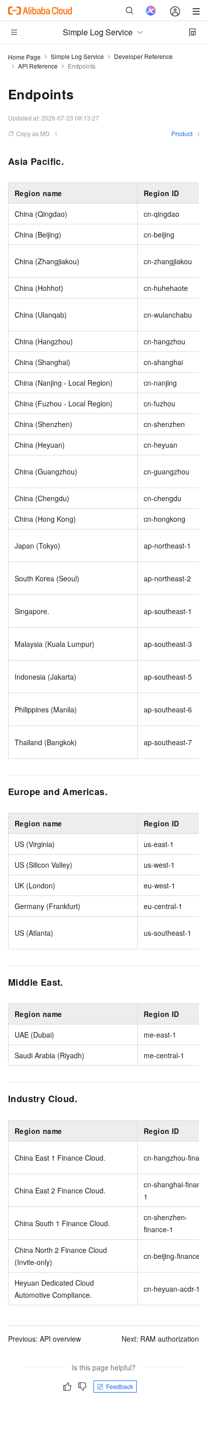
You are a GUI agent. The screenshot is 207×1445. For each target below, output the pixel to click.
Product (181, 133)
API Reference (38, 66)
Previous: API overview (44, 1339)
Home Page (24, 56)
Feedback (119, 1386)
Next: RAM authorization (160, 1339)
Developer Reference (143, 56)
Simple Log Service (77, 56)
